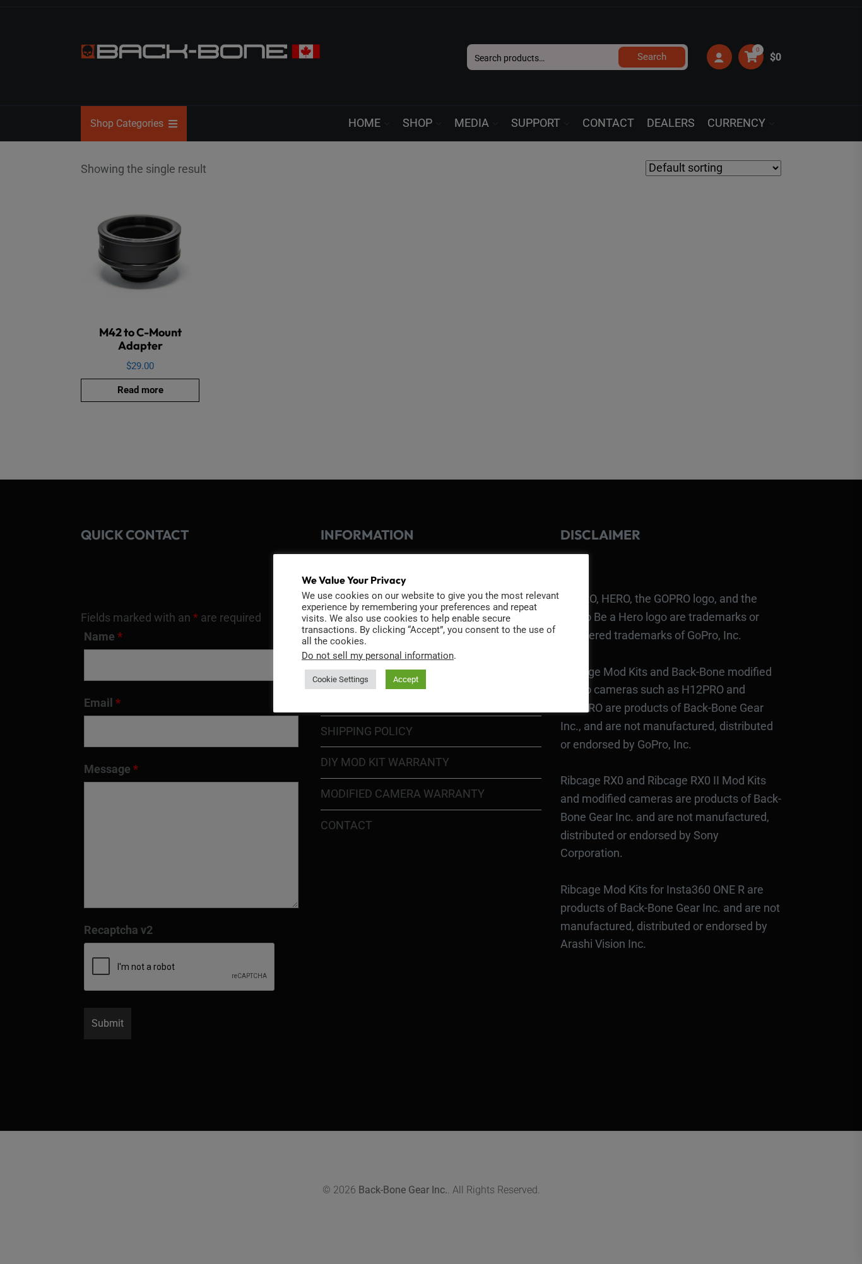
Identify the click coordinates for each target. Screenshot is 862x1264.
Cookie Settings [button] (340, 679)
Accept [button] (405, 679)
